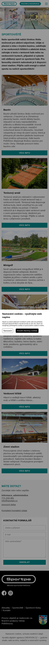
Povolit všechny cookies (27, 330)
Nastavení (7, 330)
